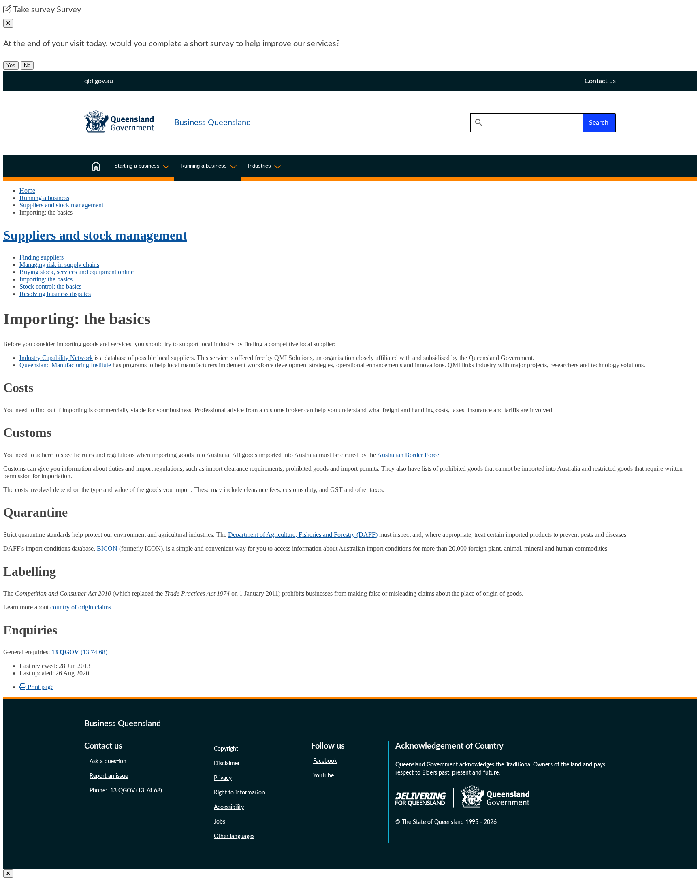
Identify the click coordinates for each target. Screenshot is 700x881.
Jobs (219, 822)
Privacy (223, 778)
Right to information (239, 793)
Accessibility (229, 807)
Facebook (325, 761)
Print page (39, 686)
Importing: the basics (46, 279)
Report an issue (109, 776)
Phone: (126, 791)
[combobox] (526, 122)
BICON (107, 548)
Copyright (226, 749)
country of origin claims (80, 607)
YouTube (323, 776)
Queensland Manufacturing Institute (65, 365)
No (27, 65)
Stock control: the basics (50, 286)
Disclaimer (227, 763)
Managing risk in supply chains (59, 264)
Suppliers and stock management (61, 205)
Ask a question (108, 761)
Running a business (44, 197)
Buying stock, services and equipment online (76, 271)
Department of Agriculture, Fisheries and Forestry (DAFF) (303, 534)
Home (27, 190)
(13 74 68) (79, 652)
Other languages (234, 836)
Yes (10, 65)
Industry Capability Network (56, 357)
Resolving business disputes (55, 293)
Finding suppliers (41, 257)
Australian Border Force (408, 454)
